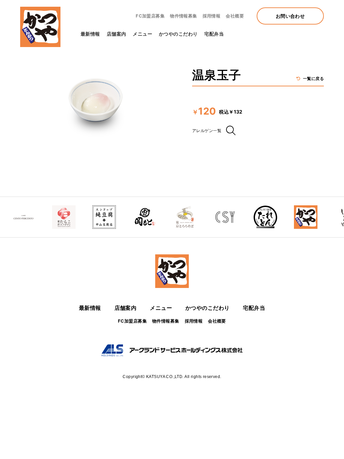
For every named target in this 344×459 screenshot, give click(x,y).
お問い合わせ (290, 16)
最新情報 (90, 34)
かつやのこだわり (178, 34)
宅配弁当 (214, 34)
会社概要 (235, 15)
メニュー (142, 34)
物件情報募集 (183, 15)
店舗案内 (116, 34)
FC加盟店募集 (150, 15)
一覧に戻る (313, 78)
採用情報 (212, 15)
